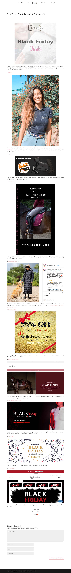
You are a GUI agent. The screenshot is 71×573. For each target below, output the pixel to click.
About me (43, 2)
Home (17, 2)
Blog (22, 2)
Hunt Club (10, 436)
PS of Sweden (11, 468)
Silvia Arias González (32, 571)
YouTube (27, 2)
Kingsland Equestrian (13, 261)
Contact (50, 2)
